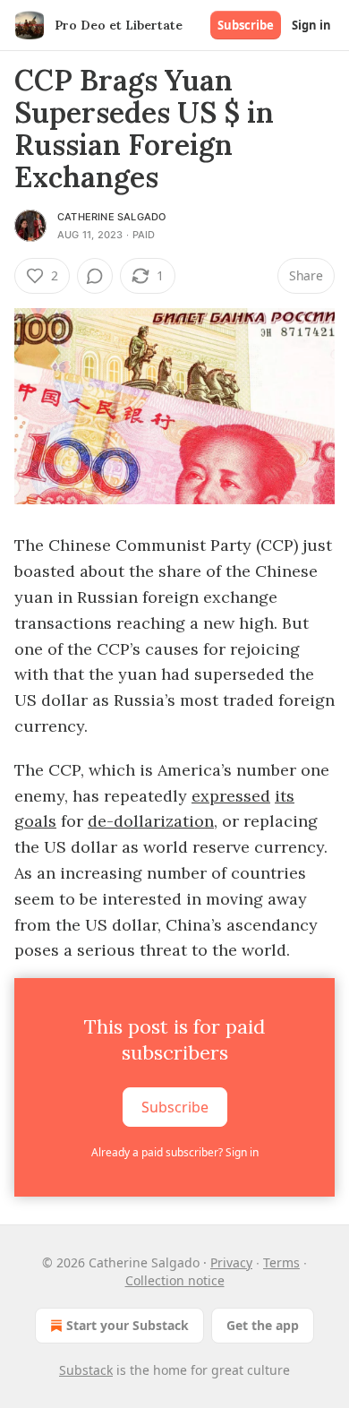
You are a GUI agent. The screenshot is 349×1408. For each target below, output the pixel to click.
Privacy (231, 1262)
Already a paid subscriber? (175, 1152)
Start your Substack (127, 1325)
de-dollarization (151, 821)
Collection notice (175, 1280)
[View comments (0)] (95, 276)
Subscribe (245, 25)
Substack (86, 1369)
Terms (281, 1262)
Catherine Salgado (111, 216)
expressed (231, 796)
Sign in (311, 25)
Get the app (262, 1325)
